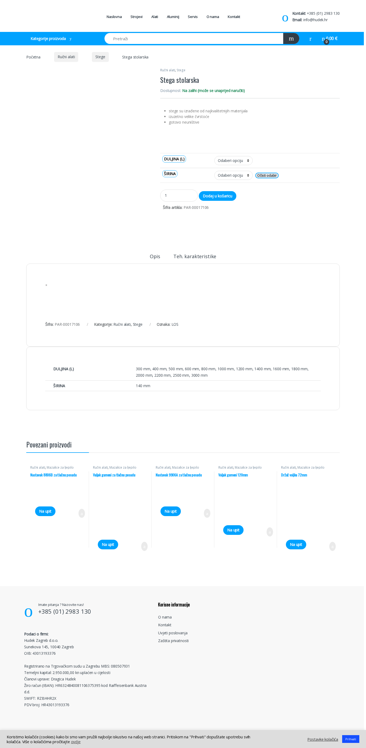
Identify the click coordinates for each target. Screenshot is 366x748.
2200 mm (162, 375)
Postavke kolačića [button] (322, 739)
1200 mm (244, 368)
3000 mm (199, 375)
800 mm (208, 368)
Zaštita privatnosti (173, 640)
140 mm (143, 385)
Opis (155, 257)
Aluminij (173, 16)
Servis (193, 16)
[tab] (155, 259)
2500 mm (181, 375)
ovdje (76, 741)
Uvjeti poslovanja (173, 632)
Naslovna (114, 16)
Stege (100, 56)
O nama (213, 16)
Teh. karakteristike (194, 257)
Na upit (45, 511)
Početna (33, 56)
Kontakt (234, 16)
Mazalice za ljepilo (60, 467)
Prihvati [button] (350, 739)
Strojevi (136, 16)
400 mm (159, 368)
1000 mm (226, 368)
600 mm (192, 368)
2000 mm (144, 375)
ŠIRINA (170, 173)
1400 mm (262, 368)
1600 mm (281, 368)
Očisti (261, 175)
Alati (154, 16)
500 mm (176, 368)
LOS (175, 324)
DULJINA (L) (174, 158)
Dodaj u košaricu (217, 195)
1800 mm (299, 368)
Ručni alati (66, 56)
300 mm (143, 368)
